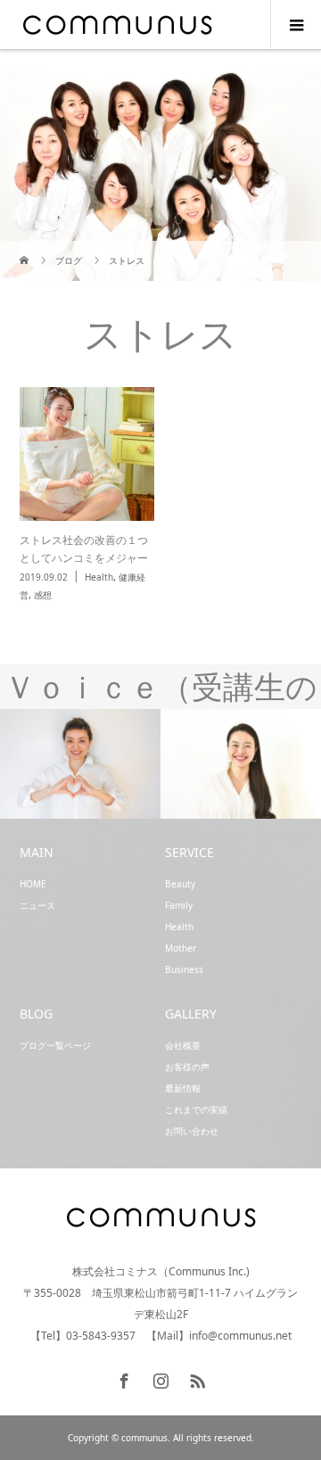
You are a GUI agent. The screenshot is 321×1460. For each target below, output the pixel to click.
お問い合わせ (191, 1131)
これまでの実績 (196, 1109)
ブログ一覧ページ (55, 1045)
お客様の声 (187, 1066)
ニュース (37, 905)
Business (184, 969)
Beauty (180, 884)
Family (179, 905)
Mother (180, 948)
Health (179, 926)
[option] (80, 765)
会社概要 (183, 1045)
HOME (33, 884)
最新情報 (183, 1088)
